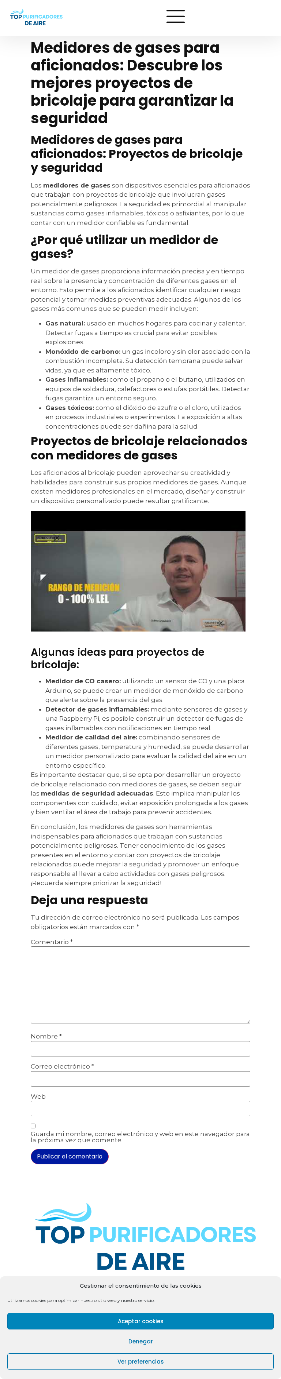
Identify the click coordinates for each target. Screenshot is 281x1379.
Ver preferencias (140, 1361)
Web (38, 1097)
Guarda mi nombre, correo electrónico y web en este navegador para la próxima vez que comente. (140, 1137)
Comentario (52, 942)
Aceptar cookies (141, 1321)
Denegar (140, 1341)
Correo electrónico (62, 1066)
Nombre (46, 1036)
